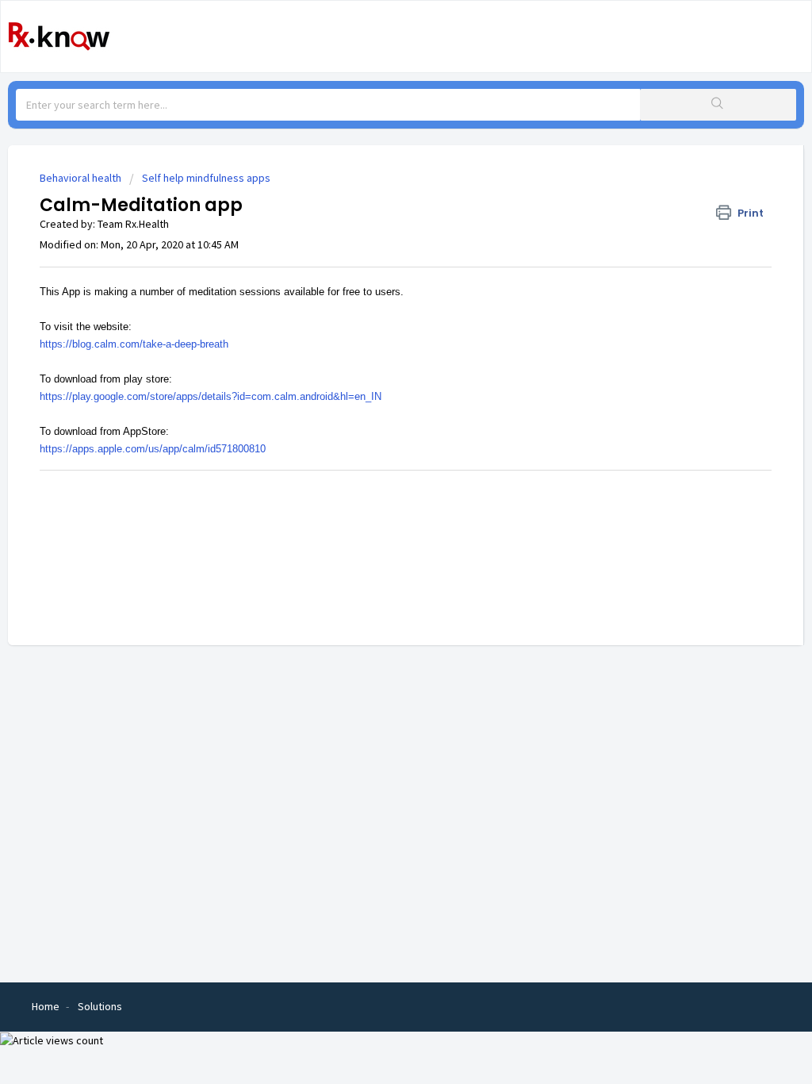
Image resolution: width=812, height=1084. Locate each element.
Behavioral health (80, 178)
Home (45, 1006)
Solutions (100, 1006)
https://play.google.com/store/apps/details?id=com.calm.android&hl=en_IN (210, 396)
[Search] (718, 105)
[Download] (376, 337)
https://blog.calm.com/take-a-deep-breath (134, 344)
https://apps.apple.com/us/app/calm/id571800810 (153, 449)
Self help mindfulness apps (206, 178)
